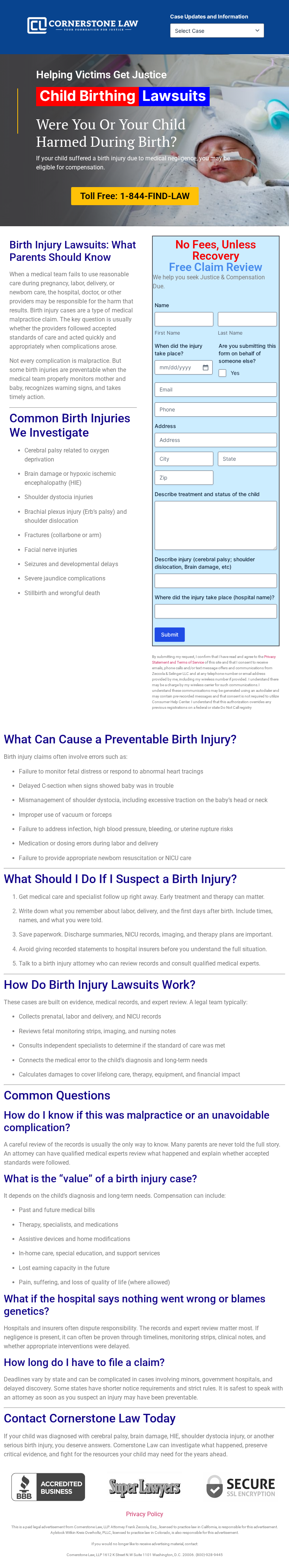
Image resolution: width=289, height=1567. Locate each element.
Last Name (230, 333)
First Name (167, 333)
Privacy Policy (144, 1514)
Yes (235, 373)
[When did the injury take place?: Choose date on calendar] (205, 367)
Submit (169, 634)
